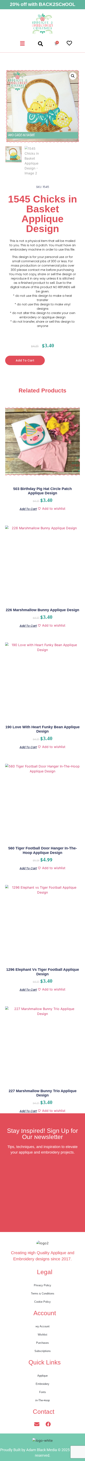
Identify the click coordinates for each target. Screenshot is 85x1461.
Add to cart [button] (28, 508)
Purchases (42, 1342)
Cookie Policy (42, 1301)
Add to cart (25, 360)
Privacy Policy (42, 1285)
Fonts (42, 1392)
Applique (42, 1375)
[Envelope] (37, 1424)
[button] (22, 43)
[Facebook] (48, 1424)
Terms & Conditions (42, 1293)
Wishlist (42, 1334)
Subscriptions (42, 1351)
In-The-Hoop (42, 1400)
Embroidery (42, 1383)
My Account (42, 1326)
